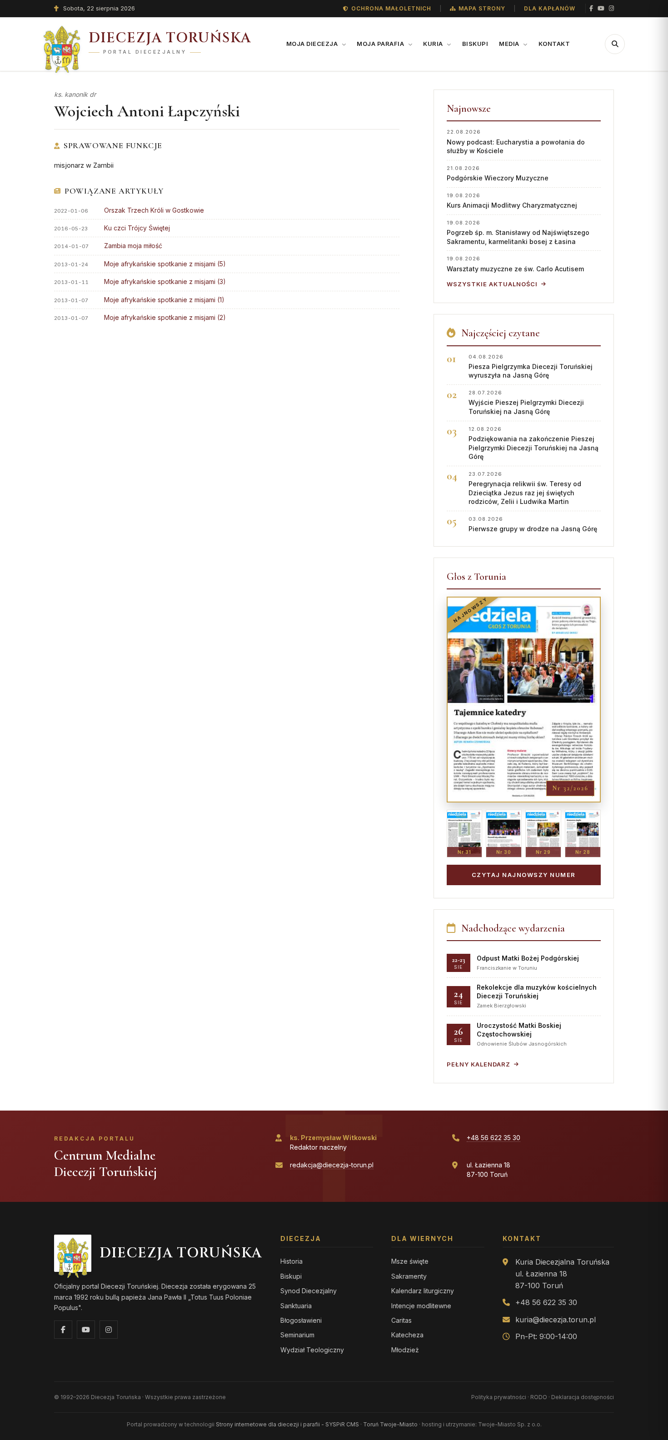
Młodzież (405, 1350)
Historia (291, 1261)
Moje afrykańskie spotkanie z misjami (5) (165, 264)
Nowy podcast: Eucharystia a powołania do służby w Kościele (516, 141)
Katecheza (407, 1335)
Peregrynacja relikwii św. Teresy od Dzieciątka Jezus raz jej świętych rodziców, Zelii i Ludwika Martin (525, 488)
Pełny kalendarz (478, 1064)
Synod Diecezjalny (308, 1291)
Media (510, 43)
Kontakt (554, 43)
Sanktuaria (296, 1306)
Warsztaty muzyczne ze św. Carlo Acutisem (515, 263)
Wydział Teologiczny (312, 1350)
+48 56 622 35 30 (493, 1137)
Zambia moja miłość (133, 245)
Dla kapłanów (549, 8)
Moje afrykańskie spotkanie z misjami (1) (164, 300)
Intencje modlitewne (421, 1306)
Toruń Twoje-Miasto (390, 1424)
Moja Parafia (381, 43)
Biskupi (475, 43)
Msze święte (410, 1261)
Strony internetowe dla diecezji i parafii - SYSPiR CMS (287, 1424)
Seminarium (297, 1335)
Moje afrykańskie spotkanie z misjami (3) (165, 281)
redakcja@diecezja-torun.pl (332, 1165)
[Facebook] (591, 8)
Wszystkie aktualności (492, 284)
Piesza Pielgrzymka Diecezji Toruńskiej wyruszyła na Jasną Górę (531, 366)
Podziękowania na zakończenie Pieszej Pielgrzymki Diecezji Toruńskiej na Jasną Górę (533, 443)
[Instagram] (611, 8)
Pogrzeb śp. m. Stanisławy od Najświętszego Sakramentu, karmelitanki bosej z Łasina (518, 232)
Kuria (433, 43)
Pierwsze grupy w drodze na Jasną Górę (533, 524)
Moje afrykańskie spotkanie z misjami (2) (165, 317)
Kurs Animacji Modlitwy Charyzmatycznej (512, 200)
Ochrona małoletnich (391, 8)
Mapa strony (482, 8)
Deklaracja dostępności (582, 1397)
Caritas (401, 1320)
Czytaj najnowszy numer (524, 874)
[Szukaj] (615, 44)
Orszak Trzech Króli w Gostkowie (154, 210)
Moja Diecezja (312, 43)
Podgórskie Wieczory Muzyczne (497, 173)
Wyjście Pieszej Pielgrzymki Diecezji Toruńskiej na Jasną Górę (526, 402)
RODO (538, 1397)
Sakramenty (409, 1276)
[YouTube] (601, 8)
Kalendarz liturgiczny (422, 1291)
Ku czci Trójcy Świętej (137, 228)
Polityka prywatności (498, 1397)
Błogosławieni (301, 1320)
